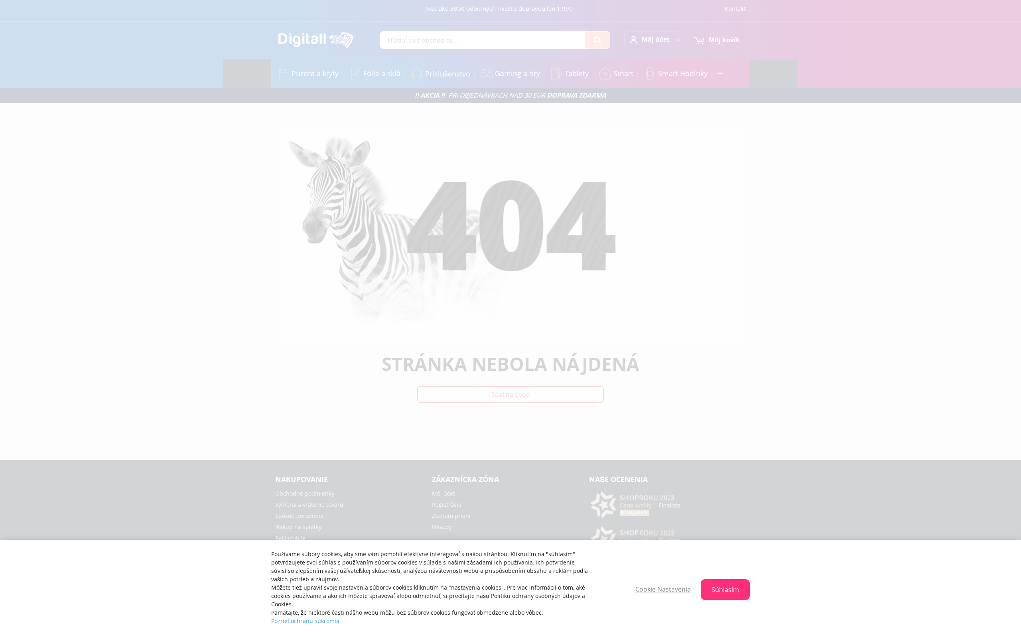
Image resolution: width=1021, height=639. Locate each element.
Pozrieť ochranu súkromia (305, 621)
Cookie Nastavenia (663, 589)
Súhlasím (725, 589)
